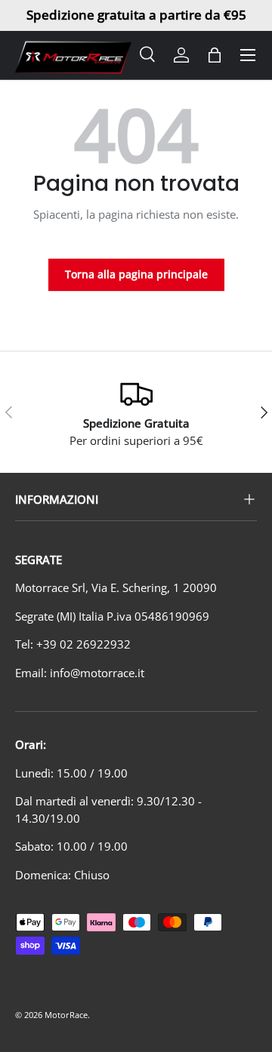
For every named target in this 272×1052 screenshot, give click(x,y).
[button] (214, 55)
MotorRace (66, 1014)
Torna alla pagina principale (136, 274)
